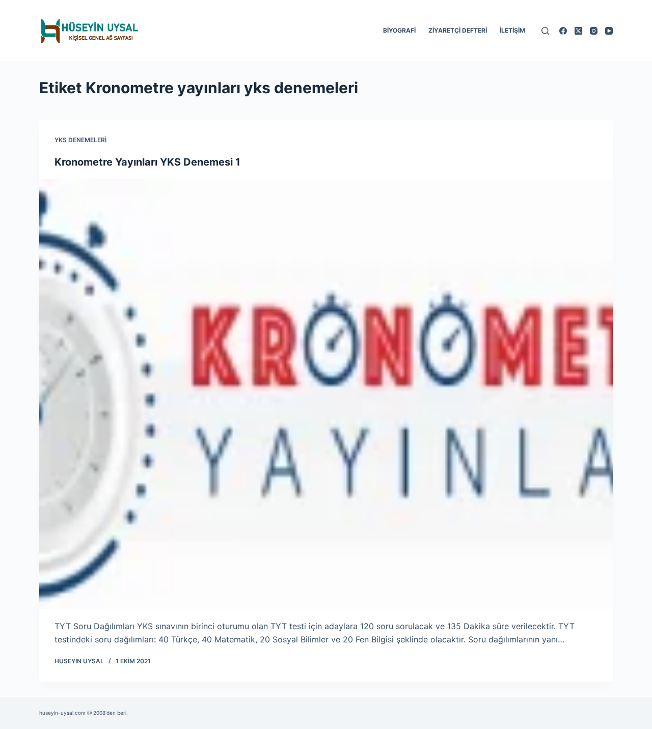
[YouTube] (609, 31)
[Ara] (545, 31)
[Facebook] (563, 31)
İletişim (512, 30)
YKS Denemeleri (80, 140)
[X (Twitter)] (578, 31)
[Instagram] (593, 31)
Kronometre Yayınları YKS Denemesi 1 (147, 162)
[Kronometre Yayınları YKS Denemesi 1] (326, 394)
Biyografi (399, 30)
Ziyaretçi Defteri (457, 30)
